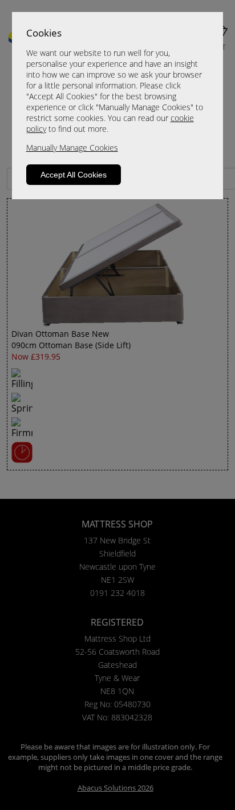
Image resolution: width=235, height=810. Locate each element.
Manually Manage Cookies (72, 147)
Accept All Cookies (73, 174)
